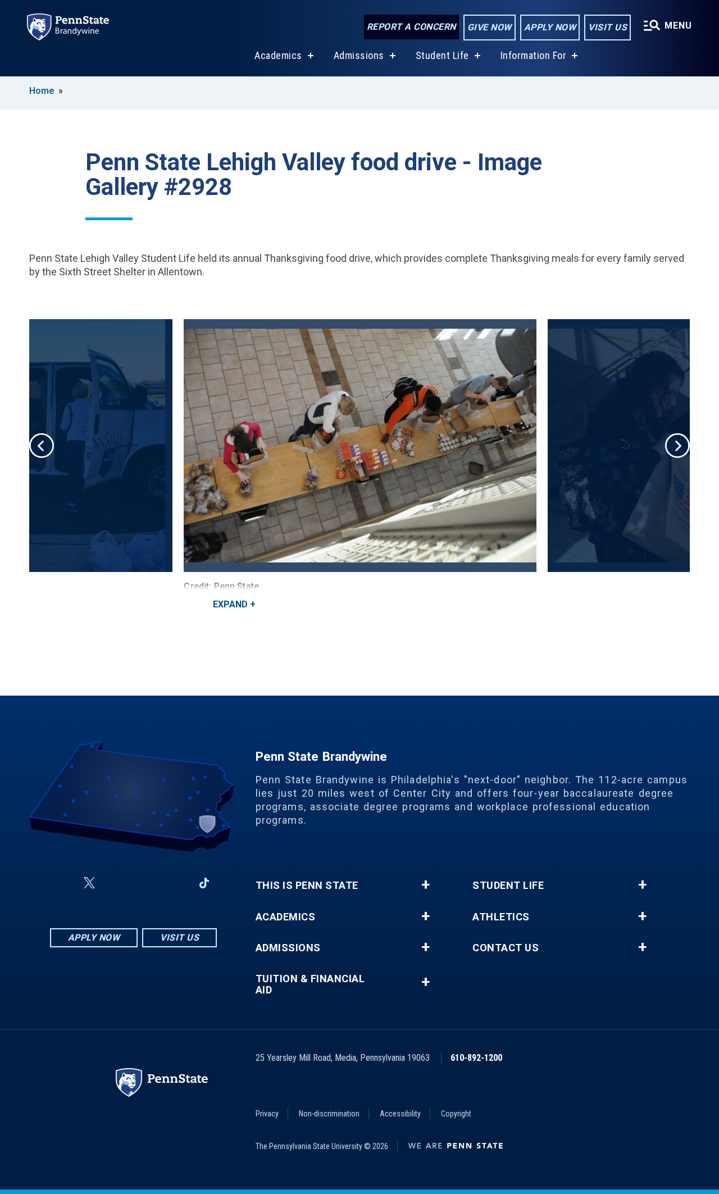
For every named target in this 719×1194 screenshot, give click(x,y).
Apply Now (550, 27)
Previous (41, 445)
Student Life (442, 55)
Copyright (456, 1113)
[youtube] (145, 883)
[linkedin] (175, 883)
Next (677, 445)
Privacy (267, 1113)
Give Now (489, 27)
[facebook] (62, 883)
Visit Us (607, 27)
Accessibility (400, 1113)
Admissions (359, 55)
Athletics (501, 917)
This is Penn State (307, 885)
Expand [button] (230, 604)
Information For (533, 55)
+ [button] (425, 885)
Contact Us (505, 948)
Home (41, 90)
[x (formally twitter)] (89, 883)
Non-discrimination (329, 1113)
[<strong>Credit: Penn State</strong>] (360, 445)
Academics (278, 55)
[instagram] (116, 883)
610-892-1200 (476, 1057)
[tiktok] (204, 883)
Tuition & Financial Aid (310, 984)
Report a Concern (411, 26)
